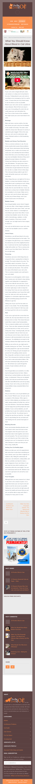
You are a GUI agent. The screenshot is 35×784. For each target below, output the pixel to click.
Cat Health (22, 21)
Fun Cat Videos (8, 735)
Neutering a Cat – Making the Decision (19, 652)
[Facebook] (16, 18)
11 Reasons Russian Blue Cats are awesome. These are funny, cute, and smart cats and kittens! (20, 588)
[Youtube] (21, 18)
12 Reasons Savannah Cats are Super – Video (19, 580)
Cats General (7, 731)
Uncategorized (8, 739)
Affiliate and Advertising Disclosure (20, 775)
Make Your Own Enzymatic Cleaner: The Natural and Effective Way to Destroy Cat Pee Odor (24, 509)
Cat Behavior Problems (13, 24)
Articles (6, 720)
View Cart (21, 27)
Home (11, 21)
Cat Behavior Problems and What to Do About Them (10, 506)
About (16, 21)
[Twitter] (18, 18)
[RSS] (13, 18)
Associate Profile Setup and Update (13, 750)
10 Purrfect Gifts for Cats (17, 572)
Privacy (26, 780)
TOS (22, 780)
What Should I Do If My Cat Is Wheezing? (19, 645)
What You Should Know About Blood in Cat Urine (19, 628)
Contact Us (14, 27)
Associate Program (22, 782)
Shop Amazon (24, 24)
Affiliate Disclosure (12, 782)
